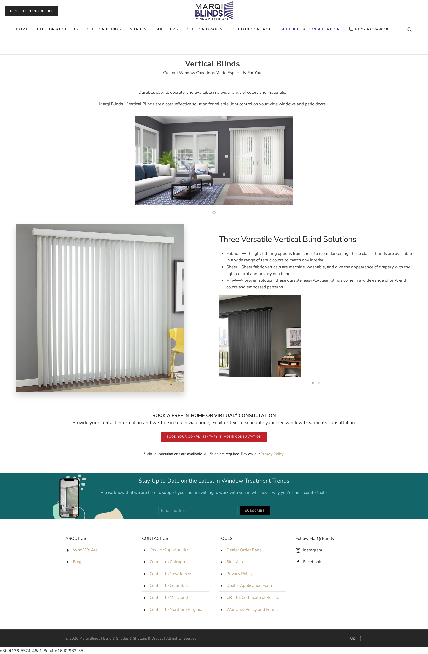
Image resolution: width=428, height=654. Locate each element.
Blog (77, 562)
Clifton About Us (57, 29)
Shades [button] (138, 29)
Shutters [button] (166, 29)
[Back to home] (214, 10)
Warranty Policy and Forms (252, 609)
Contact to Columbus (169, 585)
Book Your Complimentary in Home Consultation (214, 437)
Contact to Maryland (169, 597)
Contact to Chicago (167, 562)
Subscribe (255, 511)
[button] (410, 29)
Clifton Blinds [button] (104, 29)
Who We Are (85, 550)
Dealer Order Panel (244, 550)
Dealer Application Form (249, 585)
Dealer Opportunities (31, 11)
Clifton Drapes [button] (204, 29)
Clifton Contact (251, 29)
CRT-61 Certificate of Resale (252, 597)
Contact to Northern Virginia (176, 609)
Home (22, 29)
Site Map (234, 562)
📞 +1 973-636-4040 (368, 29)
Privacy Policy (272, 453)
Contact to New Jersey (170, 574)
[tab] (313, 383)
